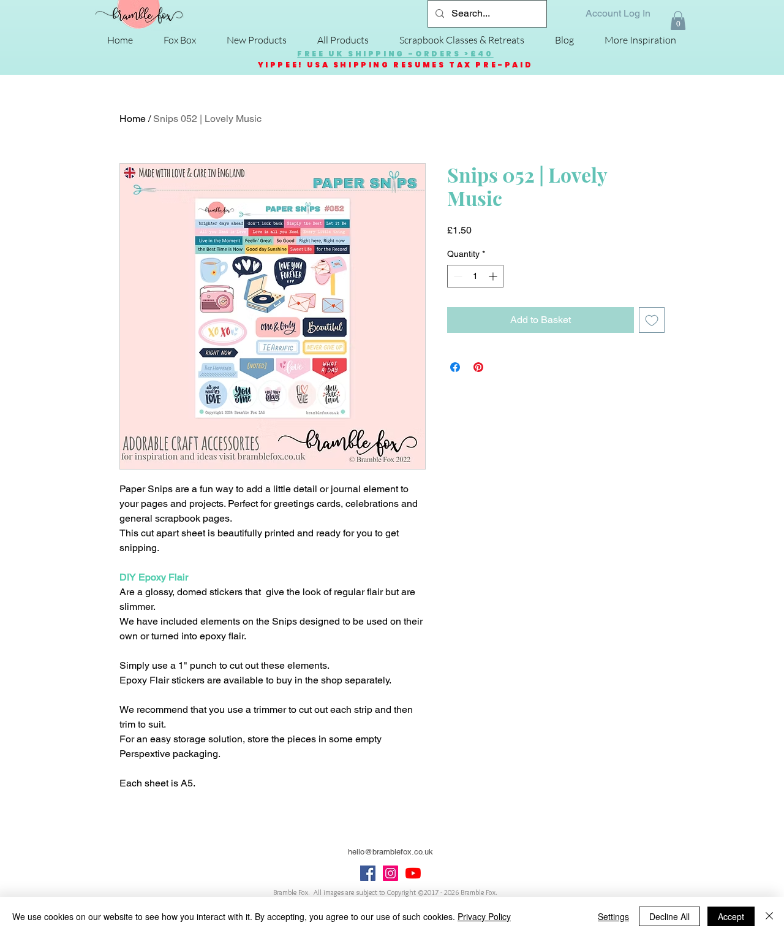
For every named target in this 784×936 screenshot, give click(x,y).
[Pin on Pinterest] (478, 367)
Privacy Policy (484, 916)
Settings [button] (613, 916)
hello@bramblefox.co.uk (390, 851)
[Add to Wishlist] (652, 320)
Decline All (669, 916)
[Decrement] (456, 276)
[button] (678, 20)
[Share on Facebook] (455, 367)
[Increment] (494, 276)
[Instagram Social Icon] (390, 873)
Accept (731, 916)
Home (132, 118)
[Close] (769, 916)
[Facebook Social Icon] (367, 873)
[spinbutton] (475, 276)
